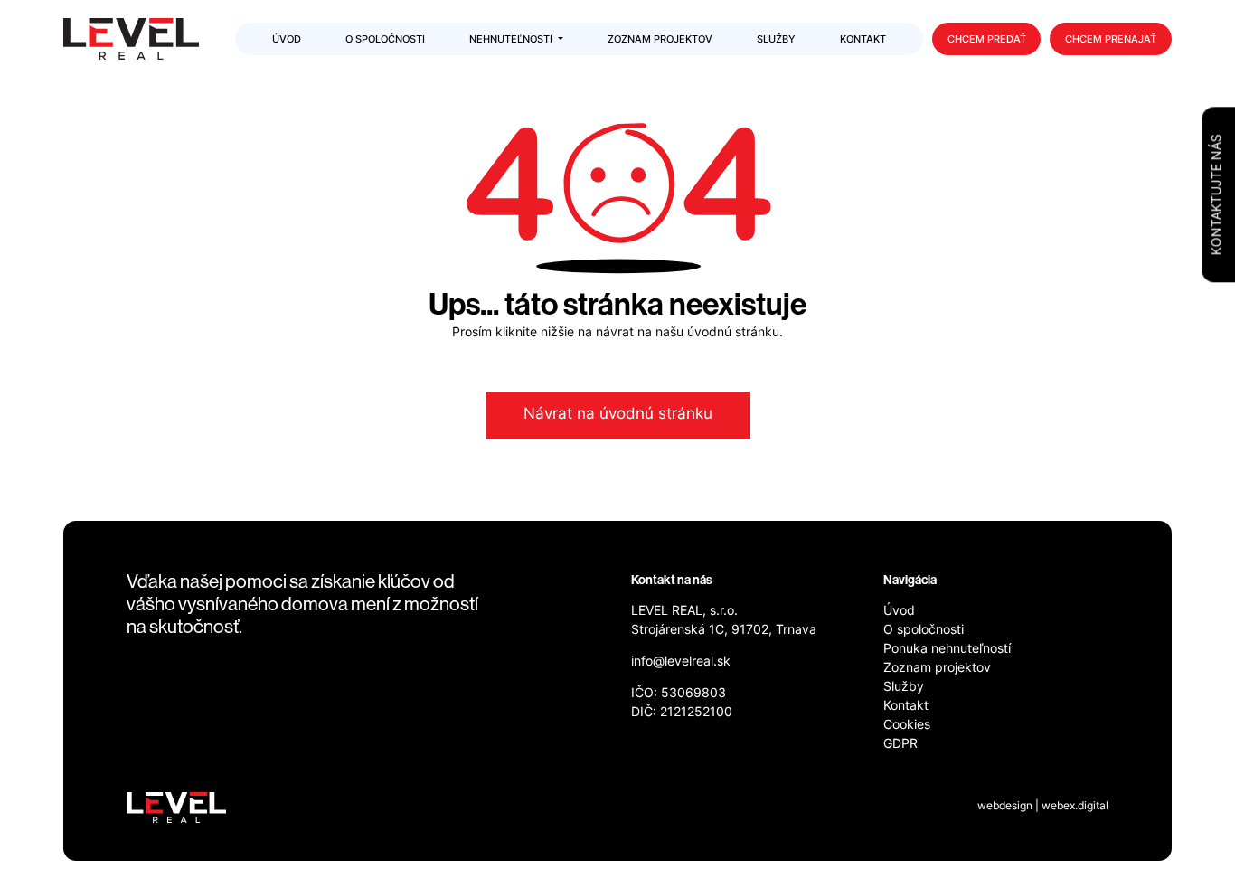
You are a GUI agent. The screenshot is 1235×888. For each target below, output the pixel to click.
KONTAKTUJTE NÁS (1217, 194)
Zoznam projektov (937, 668)
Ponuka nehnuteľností (947, 650)
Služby (903, 687)
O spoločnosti (923, 631)
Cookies (906, 725)
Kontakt (906, 706)
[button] (516, 40)
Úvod (899, 612)
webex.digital (1075, 806)
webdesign (1004, 806)
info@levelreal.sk (681, 662)
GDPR (900, 744)
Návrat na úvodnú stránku (617, 415)
